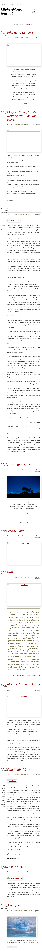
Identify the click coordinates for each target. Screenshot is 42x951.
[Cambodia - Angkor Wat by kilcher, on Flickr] (15, 878)
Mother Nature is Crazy (23, 684)
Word (10, 209)
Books (20, 214)
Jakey (26, 522)
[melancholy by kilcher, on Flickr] (23, 706)
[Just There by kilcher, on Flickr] (23, 594)
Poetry (27, 37)
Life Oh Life (28, 689)
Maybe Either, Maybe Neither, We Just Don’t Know (22, 115)
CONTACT (18, 4)
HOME (3, 4)
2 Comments (37, 124)
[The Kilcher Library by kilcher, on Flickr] (13, 220)
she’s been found (23, 438)
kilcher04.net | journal (12, 11)
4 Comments (37, 774)
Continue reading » (13, 858)
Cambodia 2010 (18, 770)
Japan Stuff (21, 689)
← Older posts (12, 947)
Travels (27, 774)
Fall (10, 572)
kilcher (15, 37)
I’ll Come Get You (19, 465)
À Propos (13, 905)
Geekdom (20, 872)
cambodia (3, 804)
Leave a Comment (37, 38)
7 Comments (37, 214)
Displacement (16, 867)
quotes (3, 227)
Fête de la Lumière (20, 32)
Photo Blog (21, 37)
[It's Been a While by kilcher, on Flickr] (23, 553)
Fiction (20, 577)
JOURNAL (10, 4)
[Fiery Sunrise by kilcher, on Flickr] (12, 781)
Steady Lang (16, 531)
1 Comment (37, 872)
